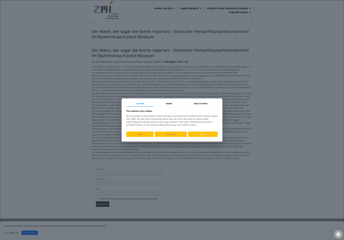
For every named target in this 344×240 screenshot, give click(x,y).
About (200, 103)
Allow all (203, 134)
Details (169, 103)
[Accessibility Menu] (338, 234)
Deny (139, 134)
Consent (140, 103)
